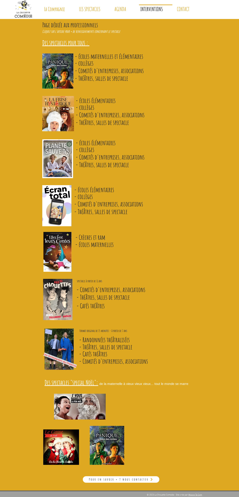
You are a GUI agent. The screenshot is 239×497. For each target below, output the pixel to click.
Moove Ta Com (195, 495)
